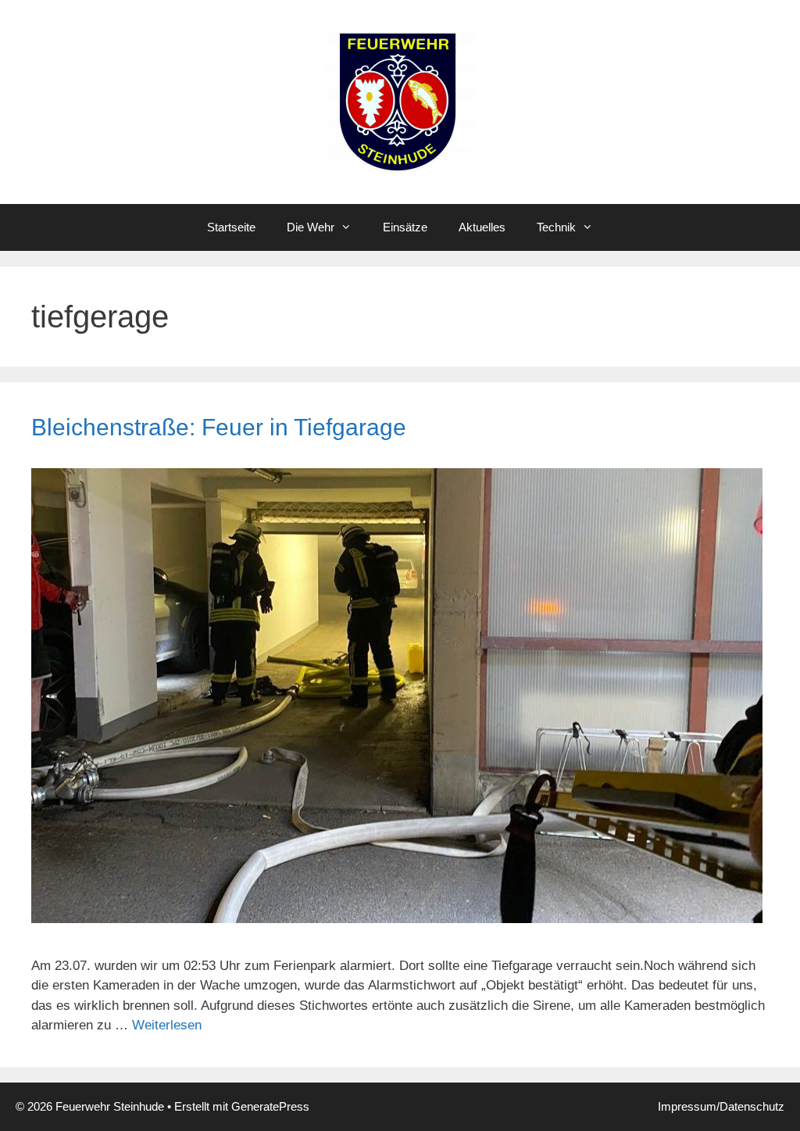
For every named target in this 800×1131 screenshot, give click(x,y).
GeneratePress (270, 1106)
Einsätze (405, 227)
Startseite (231, 227)
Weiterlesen (167, 1025)
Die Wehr (310, 227)
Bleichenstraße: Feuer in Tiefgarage (218, 427)
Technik (556, 227)
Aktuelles (482, 227)
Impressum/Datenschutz (721, 1106)
